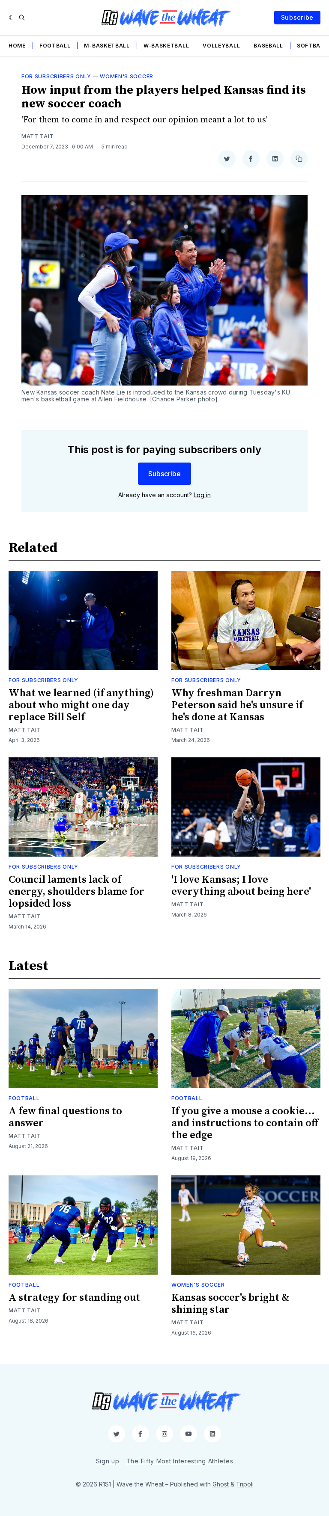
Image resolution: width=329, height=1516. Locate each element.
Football (55, 45)
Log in (202, 494)
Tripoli (245, 1484)
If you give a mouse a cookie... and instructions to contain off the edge (244, 1123)
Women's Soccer (126, 76)
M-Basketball (106, 45)
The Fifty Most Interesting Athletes (179, 1461)
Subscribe (297, 17)
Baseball (268, 45)
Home (17, 45)
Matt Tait (37, 136)
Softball (312, 45)
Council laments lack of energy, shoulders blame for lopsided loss (76, 891)
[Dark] (12, 17)
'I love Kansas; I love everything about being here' (241, 885)
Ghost (220, 1484)
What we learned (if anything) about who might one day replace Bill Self (81, 705)
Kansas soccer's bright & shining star (230, 1303)
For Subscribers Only (56, 76)
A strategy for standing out (74, 1297)
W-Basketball (166, 45)
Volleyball (221, 45)
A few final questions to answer (65, 1117)
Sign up (108, 1461)
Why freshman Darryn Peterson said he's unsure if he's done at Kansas (237, 705)
